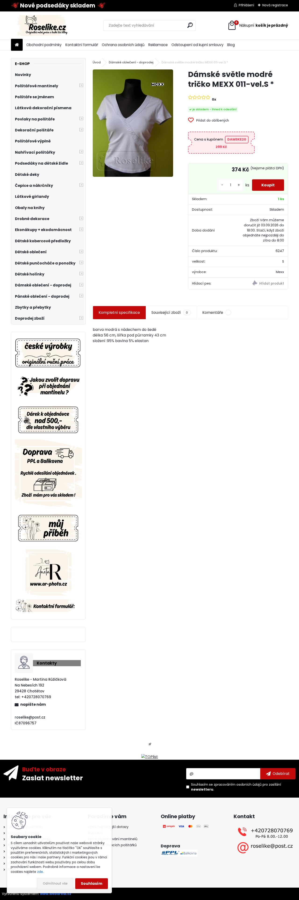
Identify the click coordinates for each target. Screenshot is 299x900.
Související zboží (169, 312)
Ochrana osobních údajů (123, 44)
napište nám (33, 704)
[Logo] (43, 25)
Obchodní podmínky (44, 44)
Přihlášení (246, 5)
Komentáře (212, 312)
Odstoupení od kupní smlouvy (197, 44)
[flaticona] (150, 745)
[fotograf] (48, 552)
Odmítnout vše (55, 883)
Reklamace (158, 44)
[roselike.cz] (48, 353)
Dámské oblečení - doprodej (131, 62)
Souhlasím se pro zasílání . (236, 787)
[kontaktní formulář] (48, 602)
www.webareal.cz (55, 893)
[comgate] (186, 826)
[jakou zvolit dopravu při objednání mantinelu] (48, 376)
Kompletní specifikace (119, 312)
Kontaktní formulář (81, 44)
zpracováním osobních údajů (238, 784)
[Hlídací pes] (263, 283)
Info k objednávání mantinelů (112, 839)
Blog (231, 44)
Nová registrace (275, 5)
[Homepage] (17, 45)
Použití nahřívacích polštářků (112, 845)
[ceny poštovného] (48, 442)
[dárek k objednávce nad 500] (48, 419)
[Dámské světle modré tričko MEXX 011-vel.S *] (133, 123)
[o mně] (48, 513)
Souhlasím (91, 883)
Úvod (97, 62)
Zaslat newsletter (52, 777)
